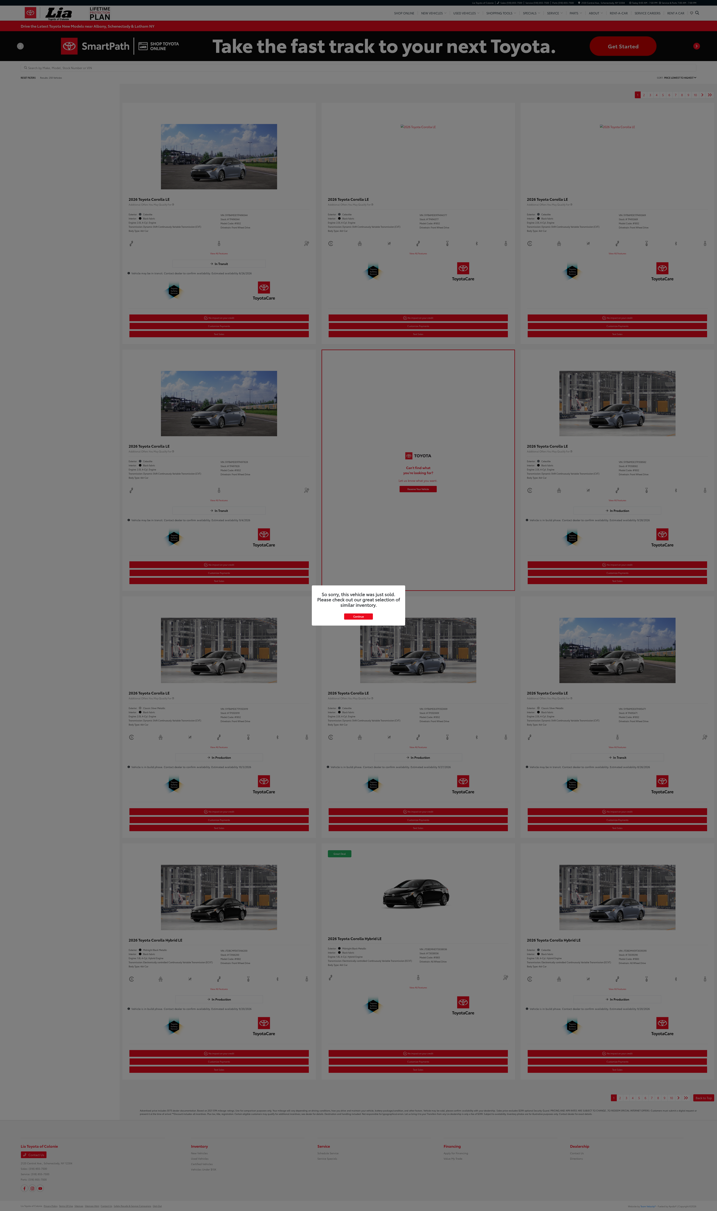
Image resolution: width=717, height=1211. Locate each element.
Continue (358, 616)
